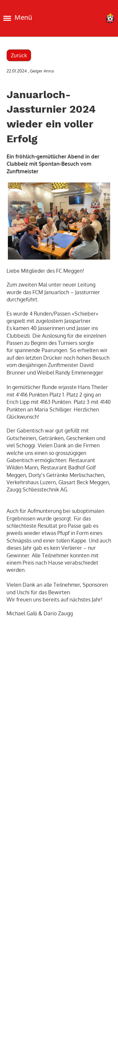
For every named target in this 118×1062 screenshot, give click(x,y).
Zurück (19, 55)
